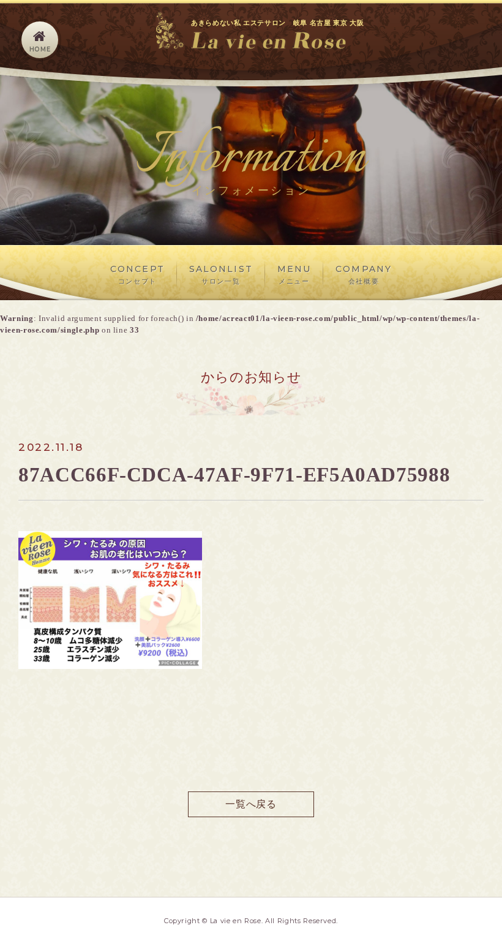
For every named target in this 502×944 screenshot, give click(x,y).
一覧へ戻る (250, 804)
